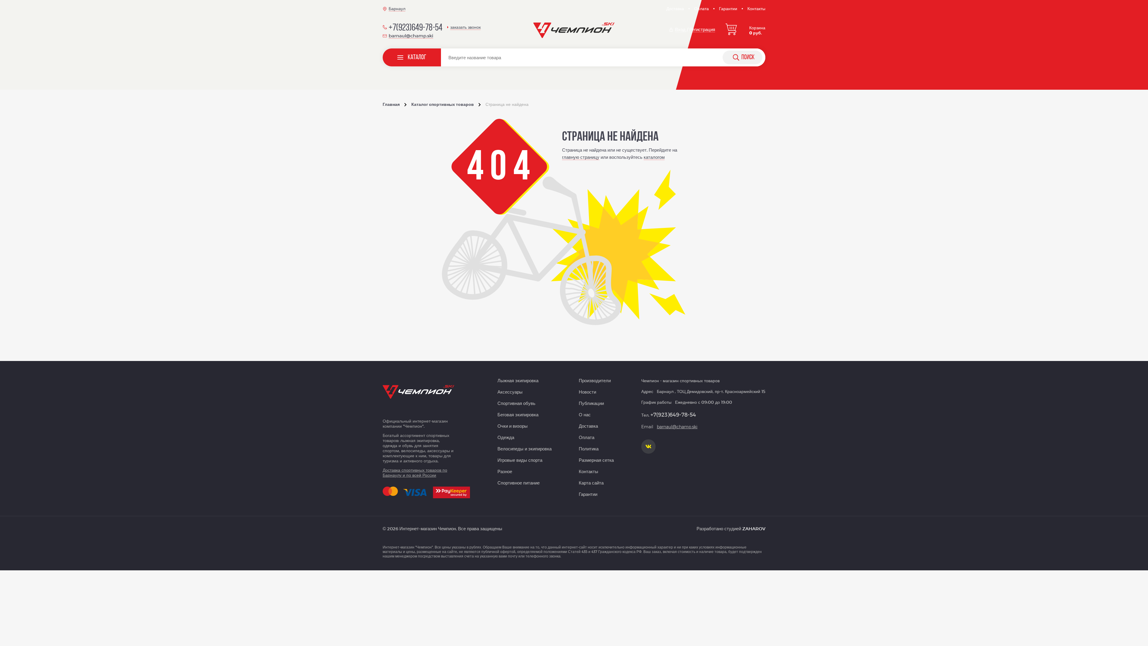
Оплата (701, 8)
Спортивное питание (518, 482)
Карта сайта (591, 482)
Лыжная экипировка (517, 380)
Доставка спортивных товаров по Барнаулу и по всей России (415, 472)
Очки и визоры (512, 426)
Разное (504, 471)
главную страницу (580, 157)
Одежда (505, 437)
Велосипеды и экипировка (524, 448)
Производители (595, 380)
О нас (585, 414)
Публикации (591, 403)
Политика (589, 448)
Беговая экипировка (517, 414)
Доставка (675, 8)
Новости (587, 391)
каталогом (654, 157)
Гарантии (728, 8)
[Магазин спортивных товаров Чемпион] (574, 30)
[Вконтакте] (648, 446)
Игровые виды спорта (519, 460)
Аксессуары (510, 391)
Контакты (756, 8)
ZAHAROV (753, 528)
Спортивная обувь (516, 403)
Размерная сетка (596, 460)
